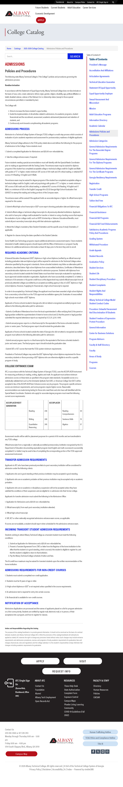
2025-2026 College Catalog (34, 48)
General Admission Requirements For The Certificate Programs (103, 170)
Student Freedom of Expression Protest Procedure (102, 320)
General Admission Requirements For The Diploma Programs (103, 160)
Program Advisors (96, 339)
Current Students (58, 7)
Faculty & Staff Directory (99, 344)
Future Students (42, 7)
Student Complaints (97, 285)
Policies (96, 693)
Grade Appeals (95, 250)
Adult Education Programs (100, 114)
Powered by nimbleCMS (84, 769)
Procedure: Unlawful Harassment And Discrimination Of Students (103, 310)
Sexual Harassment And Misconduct (99, 101)
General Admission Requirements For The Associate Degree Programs (103, 150)
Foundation (39, 689)
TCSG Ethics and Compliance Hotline (100, 737)
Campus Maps (70, 700)
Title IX (100, 743)
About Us (70, 2)
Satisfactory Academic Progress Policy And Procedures (102, 231)
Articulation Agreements (99, 76)
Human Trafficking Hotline (100, 732)
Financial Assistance (97, 212)
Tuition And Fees (96, 200)
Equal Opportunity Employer (101, 93)
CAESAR (96, 697)
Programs (93, 362)
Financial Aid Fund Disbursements (103, 223)
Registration (94, 183)
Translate (59, 2)
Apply (41, 20)
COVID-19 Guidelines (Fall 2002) (74, 713)
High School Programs (98, 194)
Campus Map (21, 754)
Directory (97, 685)
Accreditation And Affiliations (101, 70)
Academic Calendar (97, 125)
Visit (83, 661)
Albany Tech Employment (45, 697)
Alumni (38, 693)
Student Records (96, 256)
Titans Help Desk (71, 685)
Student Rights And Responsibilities (97, 292)
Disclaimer (46, 769)
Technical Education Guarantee (102, 82)
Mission (92, 108)
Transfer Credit (95, 189)
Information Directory (98, 120)
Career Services (89, 7)
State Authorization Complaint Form (72, 691)
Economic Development (45, 13)
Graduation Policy (96, 261)
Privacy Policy (35, 769)
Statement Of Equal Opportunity (102, 87)
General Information (97, 327)
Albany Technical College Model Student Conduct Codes (102, 301)
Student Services (96, 267)
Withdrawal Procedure (98, 244)
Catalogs (17, 48)
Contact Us (90, 2)
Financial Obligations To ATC (101, 206)
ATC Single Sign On (22, 687)
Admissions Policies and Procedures (99, 133)
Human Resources (100, 689)
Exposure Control (71, 696)
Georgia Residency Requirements (103, 177)
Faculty (92, 350)
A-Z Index (68, 769)
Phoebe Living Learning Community (74, 706)
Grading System (96, 238)
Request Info (61, 671)
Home (9, 48)
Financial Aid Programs (99, 218)
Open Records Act (42, 701)
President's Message (98, 64)
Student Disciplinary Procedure (102, 279)
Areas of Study (95, 356)
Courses (92, 367)
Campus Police (80, 2)
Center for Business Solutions (101, 333)
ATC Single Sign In (102, 2)
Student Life (94, 273)
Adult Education (74, 7)
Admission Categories (98, 140)
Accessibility (57, 769)
